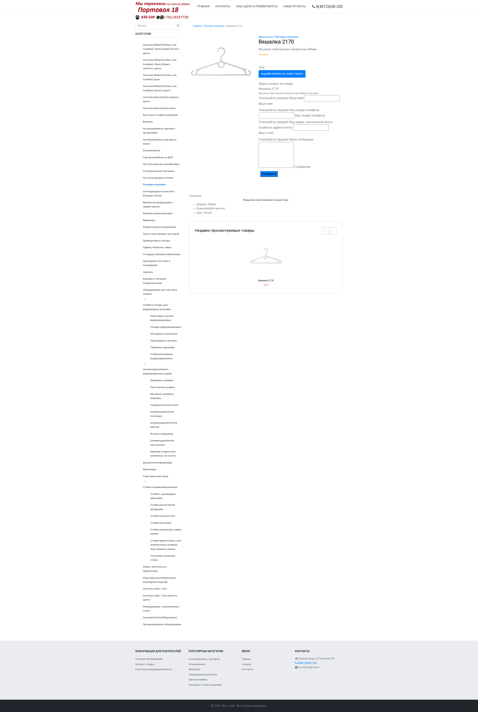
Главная (203, 6)
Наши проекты (294, 6)
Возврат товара (144, 664)
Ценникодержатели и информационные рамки (157, 371)
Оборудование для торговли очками (160, 291)
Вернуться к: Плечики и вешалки (279, 36)
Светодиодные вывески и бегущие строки (158, 193)
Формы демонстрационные (159, 227)
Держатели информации (157, 462)
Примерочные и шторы (156, 240)
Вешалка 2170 (266, 280)
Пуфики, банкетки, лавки (157, 247)
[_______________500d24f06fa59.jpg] (221, 64)
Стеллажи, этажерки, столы (162, 557)
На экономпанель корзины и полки (159, 141)
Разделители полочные (164, 405)
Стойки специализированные (160, 487)
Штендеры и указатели (163, 333)
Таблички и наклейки (162, 347)
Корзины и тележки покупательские (154, 280)
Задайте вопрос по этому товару (282, 74)
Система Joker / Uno (155, 588)
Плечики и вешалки (154, 184)
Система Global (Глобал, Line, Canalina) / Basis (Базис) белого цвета (161, 49)
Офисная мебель (198, 679)
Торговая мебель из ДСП (158, 157)
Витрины (148, 121)
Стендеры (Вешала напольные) (161, 254)
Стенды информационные (165, 327)
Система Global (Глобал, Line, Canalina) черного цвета (160, 88)
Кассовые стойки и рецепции (160, 115)
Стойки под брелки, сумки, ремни (165, 531)
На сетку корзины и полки (158, 177)
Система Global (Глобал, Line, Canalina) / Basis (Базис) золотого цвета (160, 64)
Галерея (246, 664)
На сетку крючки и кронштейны (161, 164)
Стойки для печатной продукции (162, 506)
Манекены (149, 220)
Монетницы (149, 469)
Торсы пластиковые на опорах (161, 233)
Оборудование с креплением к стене (161, 608)
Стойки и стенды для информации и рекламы (157, 307)
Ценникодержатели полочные (162, 413)
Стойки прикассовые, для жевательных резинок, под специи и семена (165, 544)
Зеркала (148, 272)
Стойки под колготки (162, 516)
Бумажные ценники (161, 380)
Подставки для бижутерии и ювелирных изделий (159, 579)
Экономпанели (151, 150)
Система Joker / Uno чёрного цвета (160, 597)
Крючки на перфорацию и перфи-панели (158, 204)
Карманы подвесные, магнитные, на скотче (163, 453)
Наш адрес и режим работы (256, 6)
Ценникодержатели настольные (162, 442)
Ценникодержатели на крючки (163, 424)
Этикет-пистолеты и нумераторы (154, 568)
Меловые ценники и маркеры (162, 396)
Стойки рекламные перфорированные (161, 356)
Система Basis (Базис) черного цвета (161, 99)
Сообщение (303, 167)
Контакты (222, 6)
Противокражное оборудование (162, 624)
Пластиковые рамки (162, 387)
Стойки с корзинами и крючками (163, 496)
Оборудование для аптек (203, 674)
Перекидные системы (163, 340)
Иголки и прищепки (161, 433)
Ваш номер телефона (310, 115)
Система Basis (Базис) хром (159, 108)
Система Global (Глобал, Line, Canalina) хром (160, 77)
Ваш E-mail (266, 133)
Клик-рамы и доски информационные (161, 318)
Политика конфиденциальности (153, 669)
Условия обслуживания (148, 659)
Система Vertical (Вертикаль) (160, 617)
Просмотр (267, 249)
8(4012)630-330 (329, 6)
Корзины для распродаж (158, 213)
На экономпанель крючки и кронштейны (159, 130)
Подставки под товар (155, 476)
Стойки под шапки (160, 522)
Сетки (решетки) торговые (158, 171)
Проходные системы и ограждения (156, 263)
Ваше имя (265, 103)
